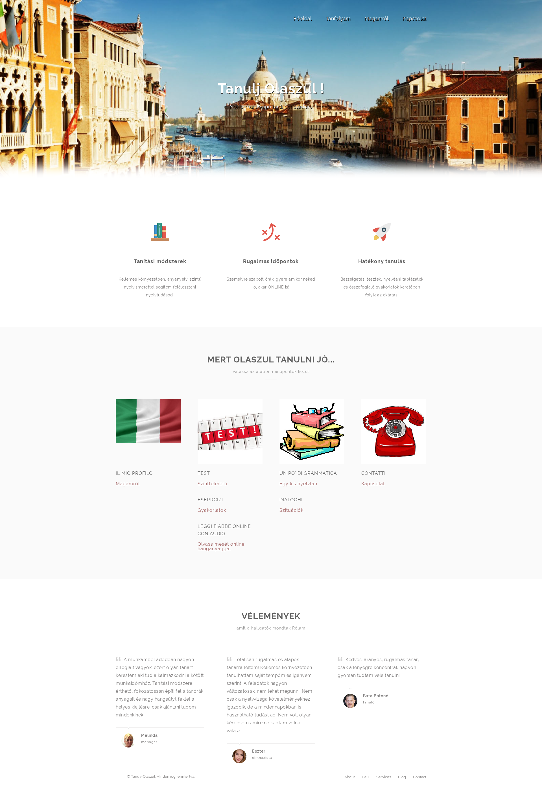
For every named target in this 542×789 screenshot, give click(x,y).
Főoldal (303, 18)
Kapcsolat (414, 18)
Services (383, 777)
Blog (402, 777)
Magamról (376, 18)
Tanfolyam (338, 18)
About (349, 777)
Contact (419, 777)
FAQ (365, 777)
